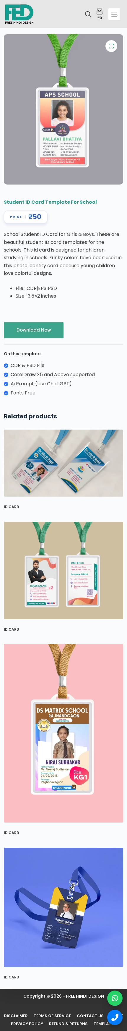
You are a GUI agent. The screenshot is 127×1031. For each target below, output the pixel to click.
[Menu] (114, 14)
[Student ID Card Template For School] (63, 733)
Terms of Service (52, 1016)
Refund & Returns (68, 1024)
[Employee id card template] (63, 907)
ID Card (11, 506)
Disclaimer (16, 1016)
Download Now (34, 330)
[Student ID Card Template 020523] (63, 463)
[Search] (88, 14)
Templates (105, 1024)
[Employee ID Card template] (63, 570)
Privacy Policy (27, 1024)
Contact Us (90, 1016)
